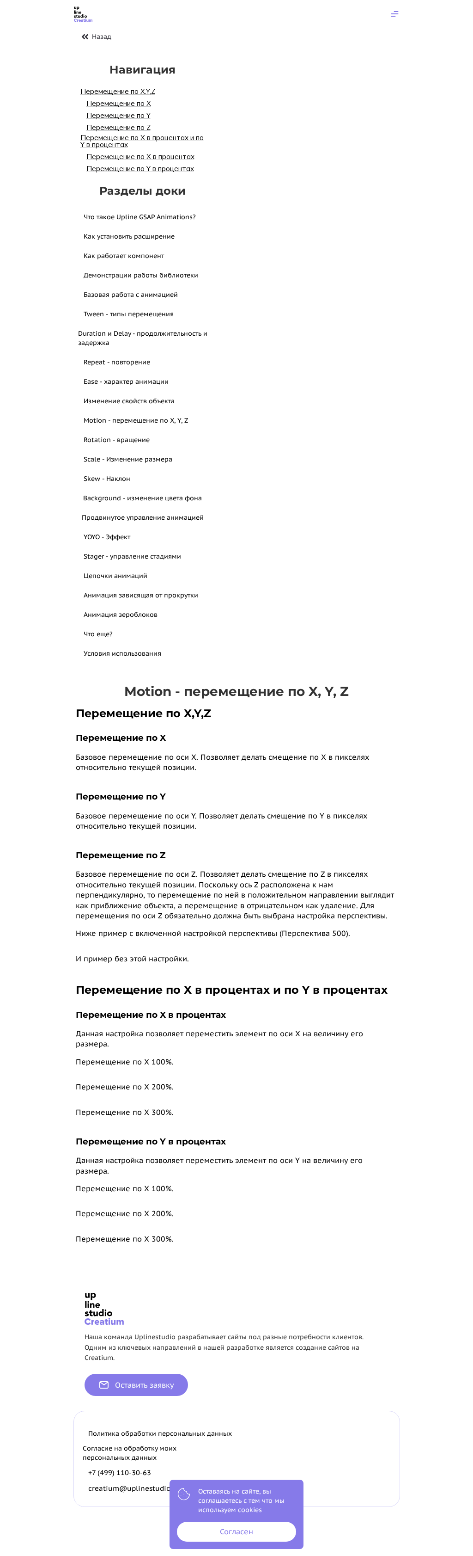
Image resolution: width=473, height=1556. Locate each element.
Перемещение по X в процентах (140, 156)
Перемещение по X (118, 103)
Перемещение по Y (118, 115)
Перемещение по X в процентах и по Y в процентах (142, 141)
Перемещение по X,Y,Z (117, 91)
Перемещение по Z (118, 127)
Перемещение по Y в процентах (140, 168)
